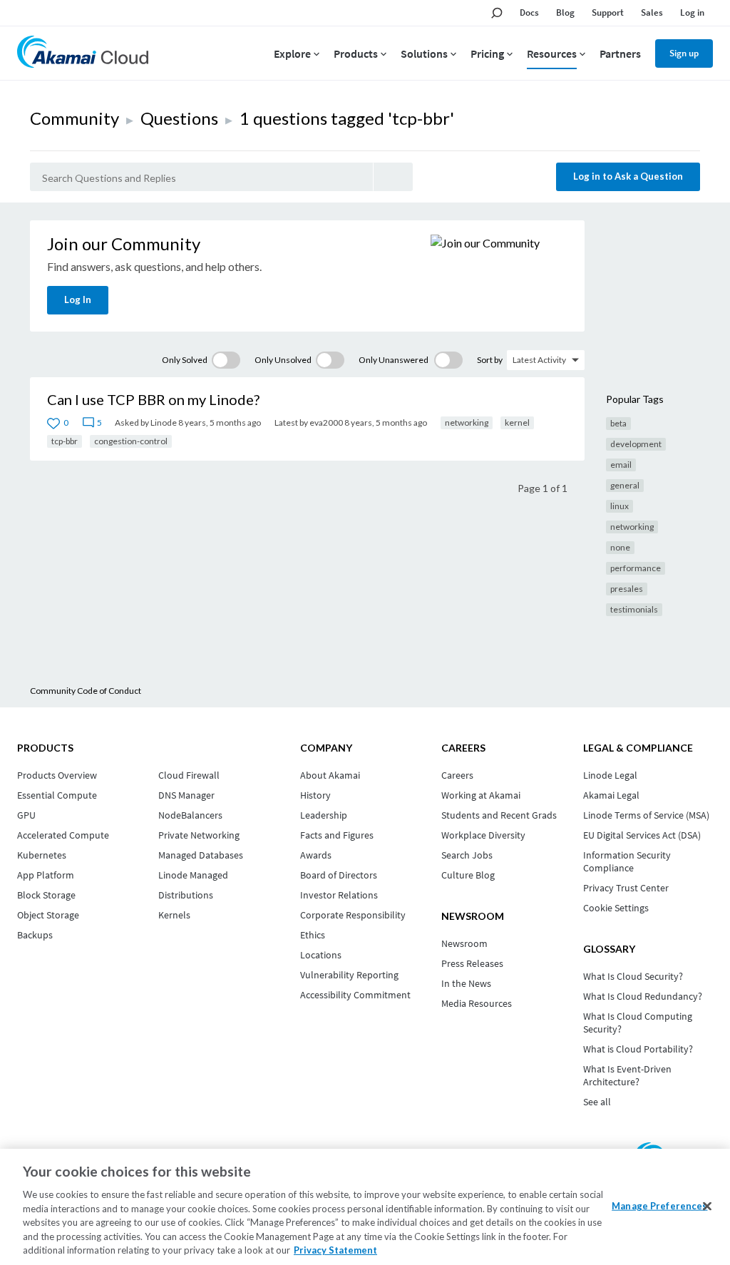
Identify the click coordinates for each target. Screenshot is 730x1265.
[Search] (393, 177)
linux (619, 506)
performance (635, 568)
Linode (163, 422)
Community (74, 118)
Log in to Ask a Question (628, 176)
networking (466, 422)
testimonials (634, 609)
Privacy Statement (335, 1250)
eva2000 (326, 422)
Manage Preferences (659, 1205)
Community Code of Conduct (85, 690)
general (624, 485)
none (620, 547)
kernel (517, 422)
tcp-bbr (64, 441)
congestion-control (131, 441)
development (636, 444)
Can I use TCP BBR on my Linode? (153, 399)
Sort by (490, 359)
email (621, 464)
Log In (77, 299)
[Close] (707, 1206)
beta (618, 423)
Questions (179, 118)
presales (626, 588)
